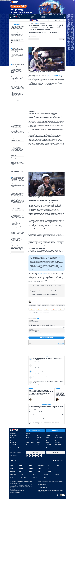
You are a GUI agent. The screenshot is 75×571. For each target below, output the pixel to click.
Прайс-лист (12, 437)
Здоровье (28, 447)
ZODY (54, 14)
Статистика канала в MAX (15, 447)
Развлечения (48, 444)
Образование (39, 447)
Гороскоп (40, 14)
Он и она (48, 435)
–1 (63, 327)
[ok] (33, 455)
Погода (24, 14)
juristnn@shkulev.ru (13, 491)
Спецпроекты (58, 444)
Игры (57, 14)
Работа (47, 442)
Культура (38, 439)
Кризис (39, 305)
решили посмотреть (42, 273)
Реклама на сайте (13, 435)
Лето (38, 440)
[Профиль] (64, 17)
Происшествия (49, 440)
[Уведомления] (61, 17)
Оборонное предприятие (60, 305)
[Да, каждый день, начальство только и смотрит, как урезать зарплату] (30, 290)
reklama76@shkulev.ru (59, 481)
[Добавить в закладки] (60, 39)
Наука (38, 444)
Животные (28, 446)
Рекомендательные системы (42, 487)
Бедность (52, 305)
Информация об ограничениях (43, 484)
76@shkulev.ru (22, 490)
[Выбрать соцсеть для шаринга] (63, 39)
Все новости (17, 24)
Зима (38, 435)
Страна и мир (58, 439)
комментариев (35, 39)
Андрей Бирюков (36, 300)
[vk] (30, 455)
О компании (12, 439)
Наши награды (13, 440)
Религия (47, 446)
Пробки (50, 14)
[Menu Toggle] (10, 17)
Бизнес (27, 437)
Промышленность (32, 305)
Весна (27, 439)
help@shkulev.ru (17, 492)
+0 (60, 327)
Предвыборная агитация (15, 446)
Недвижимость (13, 14)
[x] (38, 455)
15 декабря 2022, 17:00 (32, 36)
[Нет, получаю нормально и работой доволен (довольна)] (30, 294)
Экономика (57, 442)
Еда (26, 444)
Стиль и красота (58, 437)
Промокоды (61, 14)
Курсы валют (45, 14)
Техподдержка (13, 444)
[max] (35, 455)
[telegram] (27, 455)
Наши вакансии (13, 442)
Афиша (35, 14)
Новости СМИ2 (31, 351)
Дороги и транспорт (30, 442)
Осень (47, 437)
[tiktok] (41, 455)
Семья (47, 447)
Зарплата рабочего (45, 305)
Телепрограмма (30, 14)
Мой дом (38, 442)
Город (27, 440)
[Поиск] (59, 17)
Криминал (39, 437)
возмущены (50, 78)
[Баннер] (34, 20)
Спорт (56, 435)
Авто (27, 435)
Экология (57, 440)
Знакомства (19, 14)
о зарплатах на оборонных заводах (54, 75)
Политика (48, 439)
